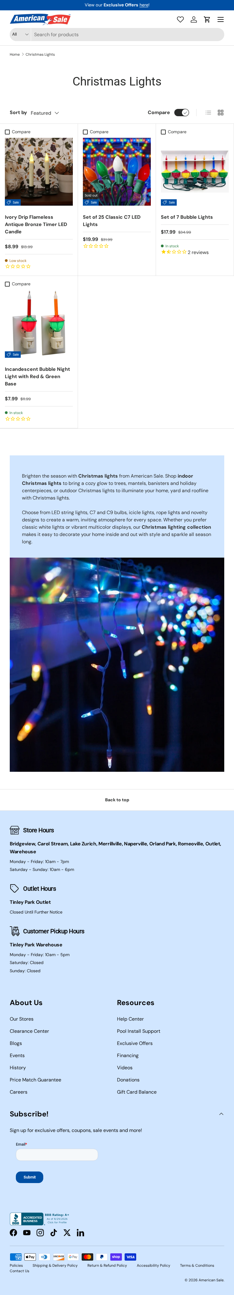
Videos (125, 1067)
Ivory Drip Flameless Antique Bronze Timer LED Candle (36, 224)
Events (17, 1055)
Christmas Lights (40, 54)
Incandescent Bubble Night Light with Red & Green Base (37, 376)
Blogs (16, 1043)
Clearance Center (29, 1031)
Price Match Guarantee (35, 1080)
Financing (128, 1055)
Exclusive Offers (135, 1043)
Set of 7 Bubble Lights (187, 217)
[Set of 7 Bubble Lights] (195, 172)
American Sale (211, 1280)
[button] (207, 19)
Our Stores (22, 1019)
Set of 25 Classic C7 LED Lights (111, 221)
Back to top (117, 799)
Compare (159, 112)
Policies (16, 1265)
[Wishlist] (180, 19)
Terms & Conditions (197, 1265)
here (144, 5)
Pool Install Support (138, 1031)
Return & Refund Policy (107, 1265)
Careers (18, 1092)
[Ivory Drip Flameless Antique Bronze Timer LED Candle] (39, 172)
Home (15, 54)
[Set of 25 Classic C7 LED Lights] (117, 172)
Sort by (18, 112)
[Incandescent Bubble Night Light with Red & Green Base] (39, 324)
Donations (128, 1080)
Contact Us (19, 1271)
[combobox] (117, 34)
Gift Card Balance (137, 1092)
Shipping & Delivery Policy (55, 1265)
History (18, 1067)
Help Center (130, 1019)
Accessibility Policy (153, 1265)
